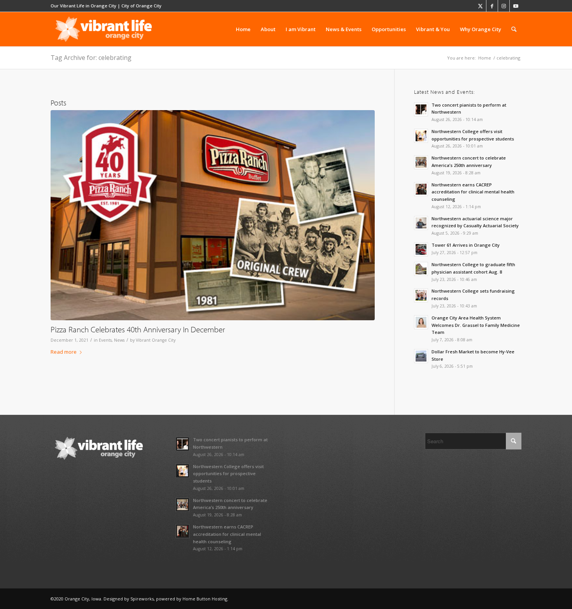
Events (105, 340)
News (119, 340)
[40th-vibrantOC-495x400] (213, 215)
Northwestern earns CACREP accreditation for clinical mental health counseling (473, 192)
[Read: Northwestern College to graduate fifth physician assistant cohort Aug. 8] (421, 269)
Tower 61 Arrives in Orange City (466, 245)
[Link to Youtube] (515, 6)
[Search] (513, 29)
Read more (64, 351)
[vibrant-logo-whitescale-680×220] (103, 29)
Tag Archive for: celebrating (91, 57)
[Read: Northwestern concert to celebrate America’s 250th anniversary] (421, 162)
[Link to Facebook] (492, 6)
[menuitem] (243, 29)
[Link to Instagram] (503, 6)
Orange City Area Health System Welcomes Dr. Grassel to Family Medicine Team (476, 325)
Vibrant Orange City (155, 340)
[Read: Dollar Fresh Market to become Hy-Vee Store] (421, 356)
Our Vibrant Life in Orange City (83, 6)
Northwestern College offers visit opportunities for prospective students (228, 473)
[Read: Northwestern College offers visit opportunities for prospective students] (421, 136)
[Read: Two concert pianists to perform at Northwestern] (421, 109)
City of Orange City (141, 6)
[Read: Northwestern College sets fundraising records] (421, 295)
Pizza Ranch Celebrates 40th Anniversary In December (138, 329)
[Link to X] (480, 6)
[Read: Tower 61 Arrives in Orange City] (421, 249)
